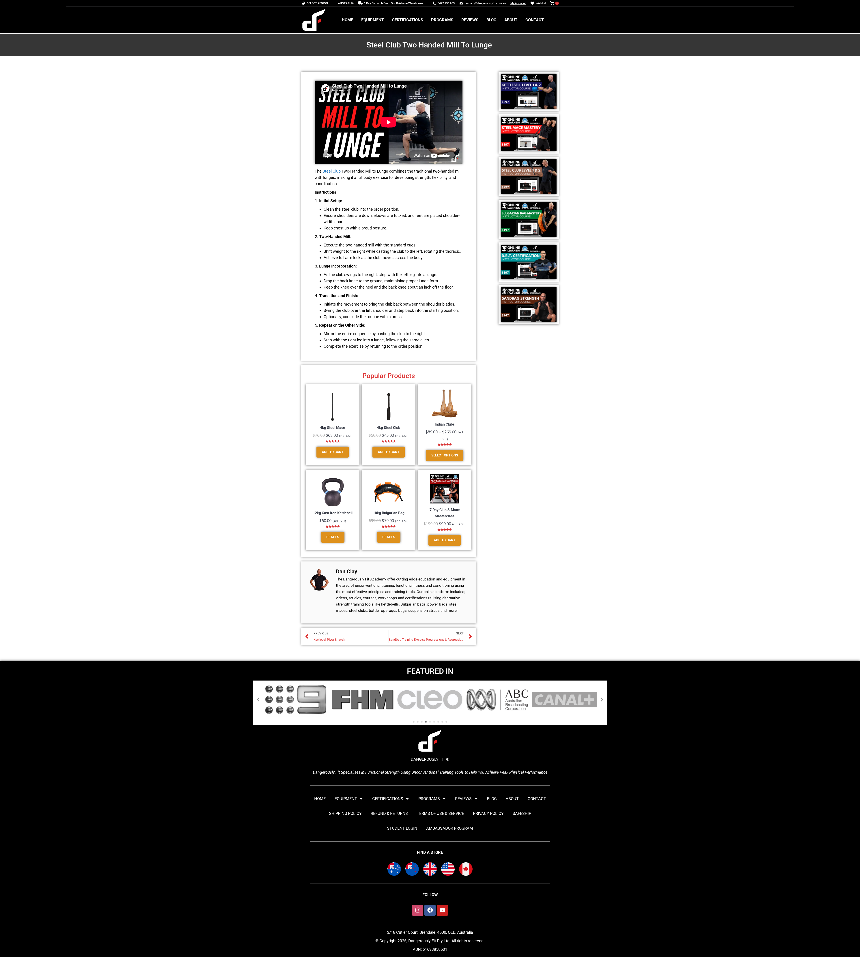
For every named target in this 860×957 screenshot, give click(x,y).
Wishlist (541, 3)
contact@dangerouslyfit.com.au (485, 3)
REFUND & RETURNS (389, 813)
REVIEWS (463, 798)
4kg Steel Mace (332, 428)
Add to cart (332, 452)
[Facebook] (430, 910)
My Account (518, 3)
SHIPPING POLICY (345, 813)
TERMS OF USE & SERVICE (440, 813)
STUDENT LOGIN (402, 828)
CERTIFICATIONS (387, 798)
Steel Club (331, 171)
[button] (258, 699)
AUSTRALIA (346, 3)
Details (332, 537)
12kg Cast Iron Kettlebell (333, 513)
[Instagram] (417, 910)
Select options (444, 455)
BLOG (492, 798)
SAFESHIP (522, 813)
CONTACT (537, 798)
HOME (320, 798)
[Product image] (332, 406)
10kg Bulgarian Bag (388, 513)
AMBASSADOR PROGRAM (449, 828)
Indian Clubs (445, 424)
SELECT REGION (317, 3)
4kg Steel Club (388, 428)
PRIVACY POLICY (488, 813)
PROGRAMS (429, 798)
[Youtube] (442, 910)
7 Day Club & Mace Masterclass (445, 513)
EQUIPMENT (346, 798)
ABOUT (512, 798)
